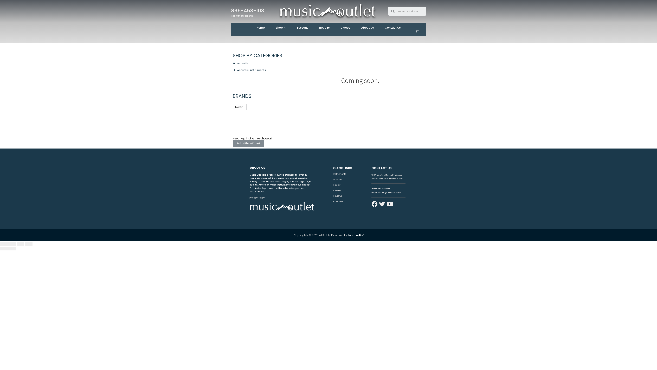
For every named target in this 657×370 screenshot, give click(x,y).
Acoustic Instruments (251, 70)
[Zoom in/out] (29, 244)
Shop (279, 28)
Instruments (339, 174)
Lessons (302, 28)
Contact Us (393, 28)
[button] (240, 107)
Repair (336, 185)
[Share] (12, 244)
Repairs (324, 28)
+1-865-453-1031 (380, 188)
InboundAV (356, 235)
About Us (367, 28)
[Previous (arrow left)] (4, 249)
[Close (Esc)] (4, 244)
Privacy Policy (257, 197)
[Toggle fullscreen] (20, 244)
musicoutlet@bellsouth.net (386, 192)
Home (260, 28)
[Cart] (417, 31)
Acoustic (243, 63)
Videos (345, 28)
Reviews (337, 196)
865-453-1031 (248, 10)
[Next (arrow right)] (12, 249)
